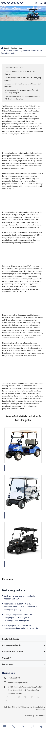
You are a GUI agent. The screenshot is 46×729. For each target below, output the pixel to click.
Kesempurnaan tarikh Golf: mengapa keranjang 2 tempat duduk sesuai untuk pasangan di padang (20, 620)
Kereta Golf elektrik (10, 652)
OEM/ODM (6, 671)
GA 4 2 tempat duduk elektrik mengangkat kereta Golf (23, 528)
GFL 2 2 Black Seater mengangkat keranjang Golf (22, 577)
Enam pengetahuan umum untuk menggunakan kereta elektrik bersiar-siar (21, 640)
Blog (20, 53)
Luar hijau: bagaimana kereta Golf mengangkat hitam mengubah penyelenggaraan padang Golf (18, 631)
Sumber (14, 53)
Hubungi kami (8, 686)
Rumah (6, 53)
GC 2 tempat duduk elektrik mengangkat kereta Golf (22, 481)
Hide (21, 73)
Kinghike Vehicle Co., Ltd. (21, 720)
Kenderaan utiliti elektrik (12, 664)
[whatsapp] (23, 726)
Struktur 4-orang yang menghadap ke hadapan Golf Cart (19, 610)
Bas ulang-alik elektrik (11, 658)
